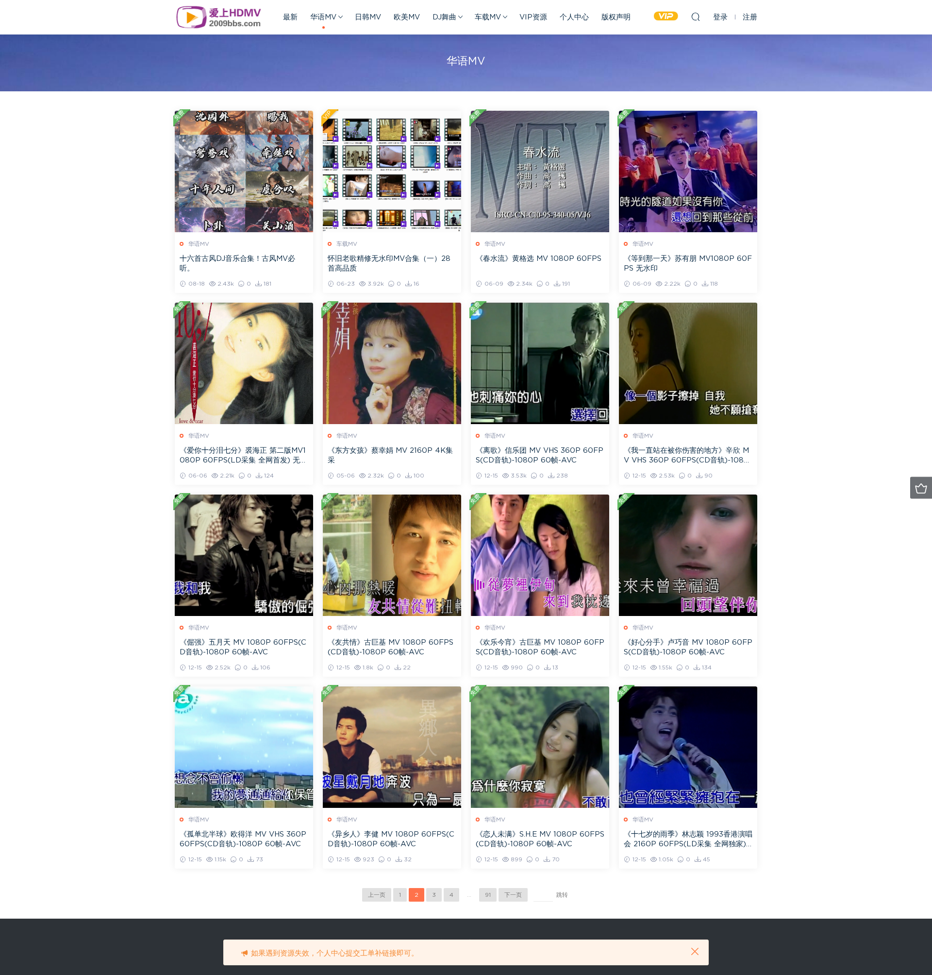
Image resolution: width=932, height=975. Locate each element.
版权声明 (616, 17)
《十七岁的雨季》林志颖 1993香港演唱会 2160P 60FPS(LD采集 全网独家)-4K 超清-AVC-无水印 (688, 840)
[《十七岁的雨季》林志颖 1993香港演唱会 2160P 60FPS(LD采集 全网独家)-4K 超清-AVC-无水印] (688, 747)
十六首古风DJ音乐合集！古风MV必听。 (237, 263)
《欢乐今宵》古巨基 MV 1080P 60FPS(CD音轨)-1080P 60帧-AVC (540, 647)
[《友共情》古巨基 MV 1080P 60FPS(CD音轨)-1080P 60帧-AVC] (392, 555)
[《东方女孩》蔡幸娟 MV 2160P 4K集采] (392, 363)
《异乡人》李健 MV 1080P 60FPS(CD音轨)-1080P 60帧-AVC (391, 839)
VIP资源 (533, 17)
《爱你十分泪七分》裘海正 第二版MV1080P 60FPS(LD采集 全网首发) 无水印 (243, 456)
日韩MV (368, 17)
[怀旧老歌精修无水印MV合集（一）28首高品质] (392, 171)
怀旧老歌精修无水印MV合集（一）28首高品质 (389, 263)
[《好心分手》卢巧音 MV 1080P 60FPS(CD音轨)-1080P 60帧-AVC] (688, 555)
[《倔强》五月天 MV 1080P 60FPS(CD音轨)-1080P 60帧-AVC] (244, 555)
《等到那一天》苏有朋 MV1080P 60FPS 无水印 (688, 263)
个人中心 (574, 17)
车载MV (488, 17)
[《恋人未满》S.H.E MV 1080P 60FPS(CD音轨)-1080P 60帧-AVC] (540, 747)
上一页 (376, 895)
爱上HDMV (218, 17)
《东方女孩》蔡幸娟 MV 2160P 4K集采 (390, 455)
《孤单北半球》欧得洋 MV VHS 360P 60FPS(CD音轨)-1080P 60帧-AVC (243, 839)
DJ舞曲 (444, 17)
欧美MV (407, 17)
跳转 (562, 895)
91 (488, 895)
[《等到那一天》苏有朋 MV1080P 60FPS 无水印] (688, 171)
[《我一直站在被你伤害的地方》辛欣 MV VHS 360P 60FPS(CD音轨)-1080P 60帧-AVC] (688, 363)
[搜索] (695, 16)
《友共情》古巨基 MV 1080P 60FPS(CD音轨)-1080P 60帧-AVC (390, 647)
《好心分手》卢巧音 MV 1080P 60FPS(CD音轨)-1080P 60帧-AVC (688, 647)
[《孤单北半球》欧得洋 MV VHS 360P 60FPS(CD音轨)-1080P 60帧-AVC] (244, 747)
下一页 (513, 895)
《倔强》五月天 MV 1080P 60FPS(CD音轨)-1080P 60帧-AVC (243, 647)
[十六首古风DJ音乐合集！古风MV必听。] (244, 171)
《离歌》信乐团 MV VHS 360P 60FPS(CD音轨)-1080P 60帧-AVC (539, 455)
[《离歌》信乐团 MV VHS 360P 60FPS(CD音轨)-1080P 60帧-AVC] (540, 363)
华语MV (323, 17)
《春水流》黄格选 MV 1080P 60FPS (538, 258)
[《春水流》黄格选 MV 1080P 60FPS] (540, 171)
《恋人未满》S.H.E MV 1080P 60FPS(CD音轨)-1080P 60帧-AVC (540, 839)
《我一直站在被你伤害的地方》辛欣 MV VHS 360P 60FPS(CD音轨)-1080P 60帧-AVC (686, 456)
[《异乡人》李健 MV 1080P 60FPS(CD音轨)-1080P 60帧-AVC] (392, 747)
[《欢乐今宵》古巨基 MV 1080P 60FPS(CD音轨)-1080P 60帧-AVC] (540, 555)
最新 (290, 17)
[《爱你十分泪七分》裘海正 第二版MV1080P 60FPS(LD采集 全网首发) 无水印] (244, 363)
